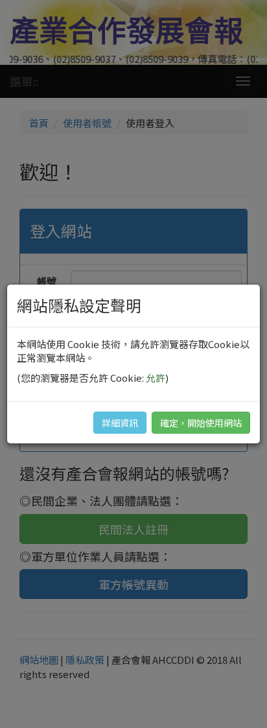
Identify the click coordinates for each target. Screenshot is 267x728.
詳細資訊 (120, 422)
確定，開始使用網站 (201, 422)
